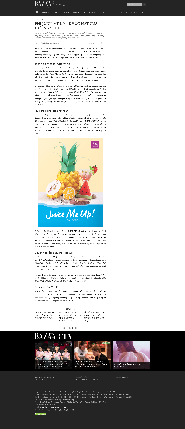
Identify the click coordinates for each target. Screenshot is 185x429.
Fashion (46, 12)
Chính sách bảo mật (82, 377)
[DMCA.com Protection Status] (40, 413)
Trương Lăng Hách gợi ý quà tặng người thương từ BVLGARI (45, 315)
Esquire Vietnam (122, 377)
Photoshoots (90, 12)
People (103, 12)
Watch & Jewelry (61, 12)
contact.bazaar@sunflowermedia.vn (53, 407)
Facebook (57, 4)
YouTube (64, 4)
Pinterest (102, 43)
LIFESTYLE (113, 12)
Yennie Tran (45, 43)
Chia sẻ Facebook (105, 43)
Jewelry (39, 19)
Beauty (76, 12)
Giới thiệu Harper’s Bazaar (44, 377)
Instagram (60, 4)
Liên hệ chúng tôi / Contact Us (86, 379)
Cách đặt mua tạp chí (42, 379)
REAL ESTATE (138, 12)
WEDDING (125, 12)
